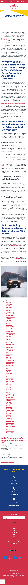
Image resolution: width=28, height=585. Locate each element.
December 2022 (10, 362)
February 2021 (10, 391)
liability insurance (15, 245)
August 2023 (9, 350)
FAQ (14, 530)
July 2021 (8, 384)
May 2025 (8, 323)
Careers (14, 536)
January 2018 (9, 419)
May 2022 (8, 370)
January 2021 (9, 392)
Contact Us (5, 562)
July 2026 (8, 302)
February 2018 (10, 418)
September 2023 (10, 349)
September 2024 (10, 333)
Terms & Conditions (14, 543)
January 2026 (9, 310)
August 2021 (9, 383)
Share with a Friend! (14, 564)
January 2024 (9, 342)
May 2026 (8, 305)
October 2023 (9, 347)
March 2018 (9, 416)
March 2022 (9, 373)
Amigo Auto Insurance (16, 258)
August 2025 (9, 318)
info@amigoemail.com (14, 573)
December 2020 (10, 394)
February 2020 (10, 410)
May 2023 (8, 355)
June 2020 (9, 403)
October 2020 (10, 397)
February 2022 (10, 374)
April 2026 (9, 307)
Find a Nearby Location (7, 462)
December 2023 (10, 344)
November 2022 (10, 363)
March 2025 (9, 325)
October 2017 (9, 424)
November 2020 (10, 395)
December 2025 (10, 312)
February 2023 (10, 360)
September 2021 (10, 381)
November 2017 (10, 423)
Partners (14, 538)
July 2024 (8, 336)
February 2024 (10, 341)
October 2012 (9, 432)
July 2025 (8, 320)
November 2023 (10, 346)
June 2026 (9, 304)
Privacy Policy (14, 540)
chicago (5, 440)
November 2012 (10, 431)
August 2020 (9, 400)
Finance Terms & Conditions (14, 541)
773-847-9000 (19, 1)
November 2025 (10, 313)
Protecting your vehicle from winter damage (13, 103)
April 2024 (9, 339)
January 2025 (9, 328)
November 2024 (10, 329)
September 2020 (10, 399)
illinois (12, 440)
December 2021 (10, 378)
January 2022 (9, 376)
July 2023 (8, 352)
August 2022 (9, 366)
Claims (25, 562)
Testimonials (14, 532)
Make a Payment (19, 562)
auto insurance (12, 438)
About (14, 528)
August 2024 (9, 334)
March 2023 (9, 358)
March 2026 (9, 309)
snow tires (4, 165)
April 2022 (8, 371)
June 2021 (8, 386)
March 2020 (9, 408)
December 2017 (10, 421)
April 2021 (8, 387)
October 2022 (9, 365)
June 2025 (9, 321)
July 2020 (8, 402)
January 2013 (9, 429)
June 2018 (8, 411)
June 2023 (9, 354)
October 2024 (10, 331)
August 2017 (9, 427)
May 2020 (8, 405)
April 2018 (8, 415)
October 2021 (9, 379)
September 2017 (10, 426)
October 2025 (9, 315)
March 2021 (9, 389)
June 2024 (9, 337)
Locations (11, 562)
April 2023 (8, 357)
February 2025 (10, 326)
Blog (14, 534)
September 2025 (10, 317)
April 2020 (9, 407)
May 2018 (8, 413)
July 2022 (8, 368)
